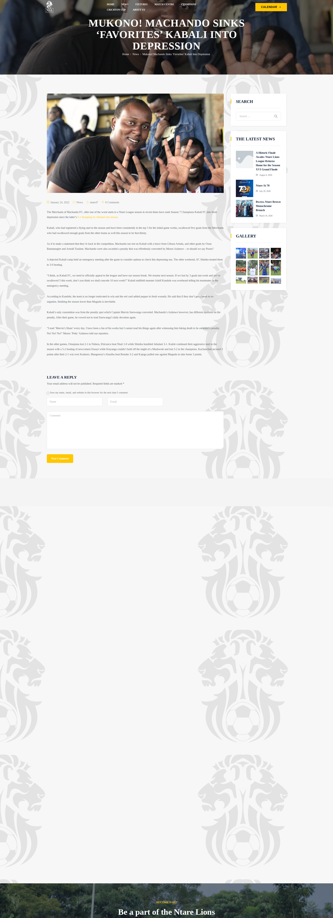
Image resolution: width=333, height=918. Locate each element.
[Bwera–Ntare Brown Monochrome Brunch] (244, 208)
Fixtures (141, 4)
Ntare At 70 (263, 185)
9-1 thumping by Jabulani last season (97, 217)
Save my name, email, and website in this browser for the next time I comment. (89, 392)
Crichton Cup (116, 9)
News (125, 4)
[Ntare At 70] (244, 188)
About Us (139, 9)
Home (110, 4)
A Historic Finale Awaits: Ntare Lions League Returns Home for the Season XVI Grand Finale (268, 161)
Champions (188, 4)
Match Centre (164, 4)
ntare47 (94, 202)
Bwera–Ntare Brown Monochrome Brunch (268, 206)
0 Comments (112, 202)
